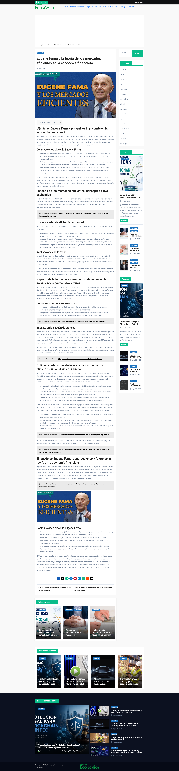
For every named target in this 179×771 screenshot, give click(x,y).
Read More (124, 220)
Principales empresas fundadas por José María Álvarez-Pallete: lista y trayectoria (75, 683)
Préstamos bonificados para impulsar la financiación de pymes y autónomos (74, 635)
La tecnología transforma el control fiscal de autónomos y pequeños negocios (102, 634)
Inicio (67, 7)
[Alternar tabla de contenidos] (58, 122)
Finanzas (98, 7)
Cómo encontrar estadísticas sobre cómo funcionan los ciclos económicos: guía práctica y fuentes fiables (48, 636)
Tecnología (123, 7)
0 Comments (80, 751)
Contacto (131, 7)
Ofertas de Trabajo (126, 129)
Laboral (122, 104)
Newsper (59, 765)
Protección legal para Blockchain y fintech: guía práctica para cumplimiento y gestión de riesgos (48, 684)
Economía (81, 7)
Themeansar (39, 768)
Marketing (123, 109)
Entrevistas (123, 89)
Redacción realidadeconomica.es (50, 751)
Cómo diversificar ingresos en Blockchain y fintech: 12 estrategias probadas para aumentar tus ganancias (126, 752)
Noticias (73, 7)
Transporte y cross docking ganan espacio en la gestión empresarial (129, 683)
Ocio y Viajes (124, 124)
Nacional (106, 7)
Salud (122, 134)
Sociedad (113, 7)
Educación (123, 74)
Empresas (89, 7)
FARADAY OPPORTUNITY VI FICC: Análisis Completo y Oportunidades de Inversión (101, 685)
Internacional (124, 99)
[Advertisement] (89, 30)
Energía (122, 84)
